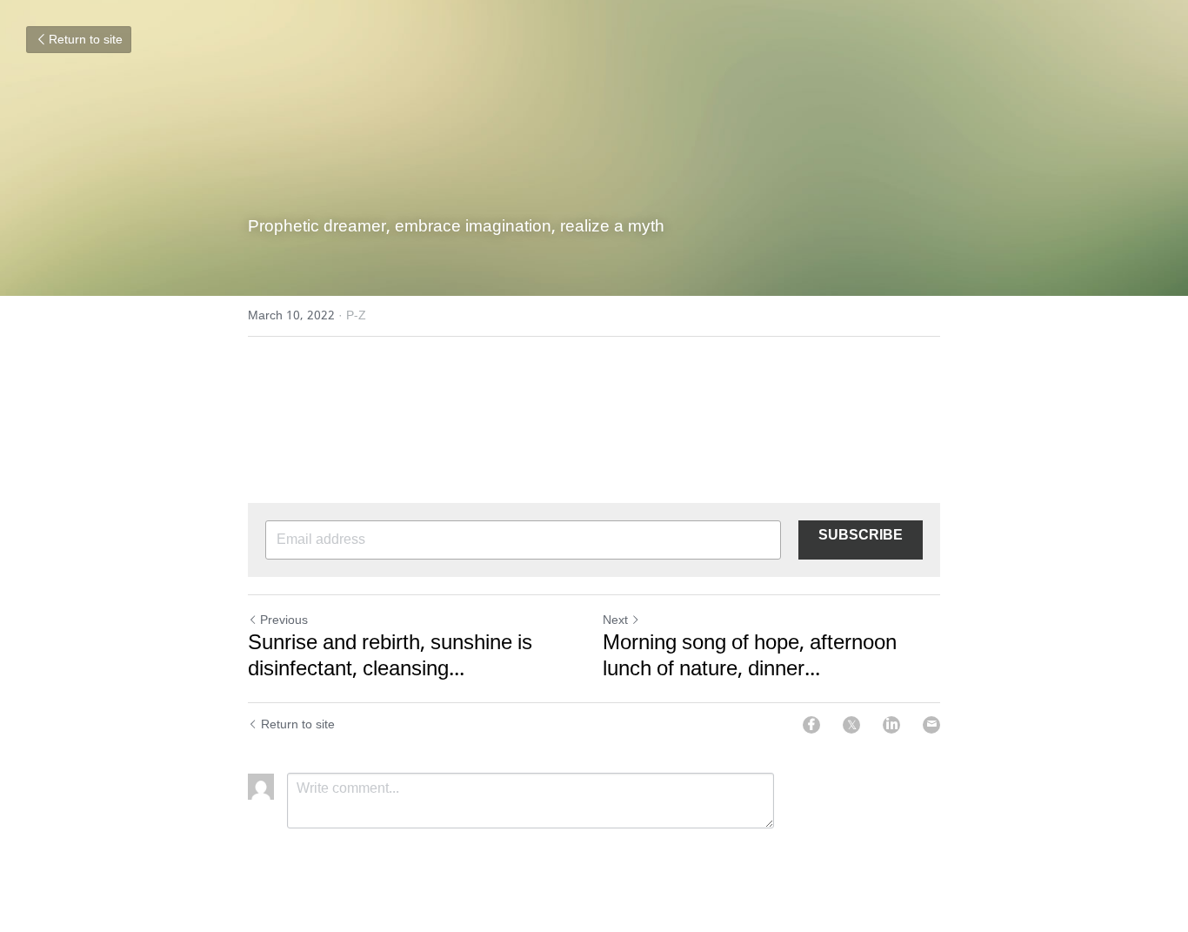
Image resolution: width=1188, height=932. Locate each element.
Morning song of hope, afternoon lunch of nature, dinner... (750, 657)
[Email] (931, 725)
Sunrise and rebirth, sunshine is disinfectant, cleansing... (390, 657)
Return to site (86, 40)
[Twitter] (851, 725)
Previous (284, 620)
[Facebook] (811, 725)
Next (615, 620)
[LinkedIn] (891, 725)
